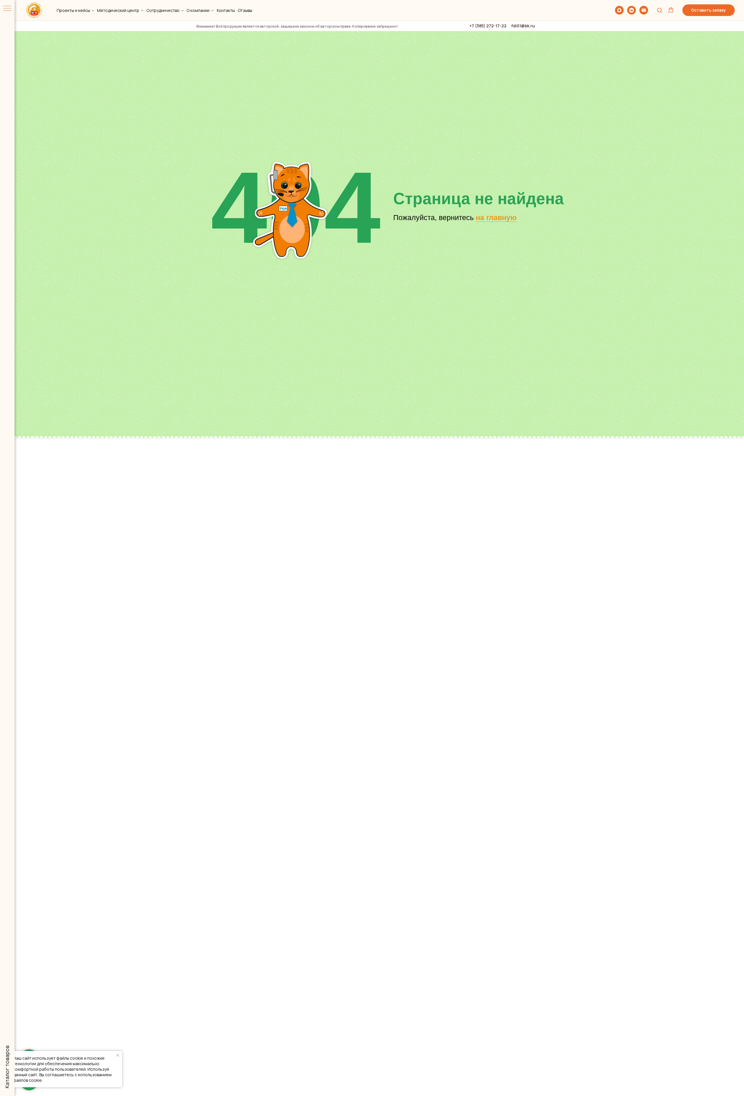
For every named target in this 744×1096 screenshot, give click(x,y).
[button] (659, 10)
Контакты (226, 10)
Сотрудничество (163, 10)
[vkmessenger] (631, 10)
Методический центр (118, 10)
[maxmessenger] (619, 10)
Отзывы (245, 10)
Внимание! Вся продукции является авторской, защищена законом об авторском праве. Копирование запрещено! (297, 26)
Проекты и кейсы (73, 10)
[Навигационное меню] (7, 9)
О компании (198, 10)
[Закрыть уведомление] (118, 1055)
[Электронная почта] (643, 10)
